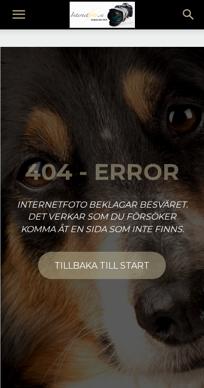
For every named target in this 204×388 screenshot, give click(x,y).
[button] (189, 14)
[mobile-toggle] (18, 14)
